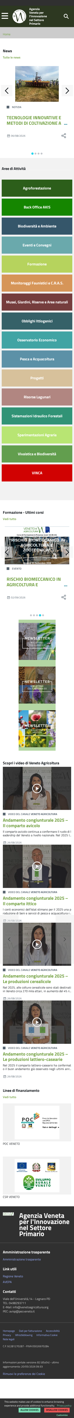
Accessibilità (53, 1331)
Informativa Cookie (46, 1335)
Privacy (7, 1335)
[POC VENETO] (37, 1122)
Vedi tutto (9, 519)
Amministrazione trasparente (22, 1259)
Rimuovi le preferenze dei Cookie (24, 1373)
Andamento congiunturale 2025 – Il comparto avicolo (35, 823)
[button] (5, 16)
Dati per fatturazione (30, 1331)
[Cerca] (66, 16)
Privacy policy (64, 1405)
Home (6, 34)
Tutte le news (11, 57)
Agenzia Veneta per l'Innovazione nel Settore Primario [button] (44, 1224)
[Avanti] (67, 90)
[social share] (63, 135)
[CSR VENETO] (37, 1176)
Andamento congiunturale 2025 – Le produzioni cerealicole (35, 978)
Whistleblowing (23, 1335)
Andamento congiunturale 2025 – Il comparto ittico (35, 901)
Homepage (9, 1331)
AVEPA (7, 1282)
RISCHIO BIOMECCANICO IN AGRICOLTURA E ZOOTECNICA (34, 584)
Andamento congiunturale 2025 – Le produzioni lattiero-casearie (35, 1056)
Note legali (8, 1339)
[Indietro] (6, 90)
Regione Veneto (13, 1276)
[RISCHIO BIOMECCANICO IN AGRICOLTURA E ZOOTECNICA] (37, 545)
